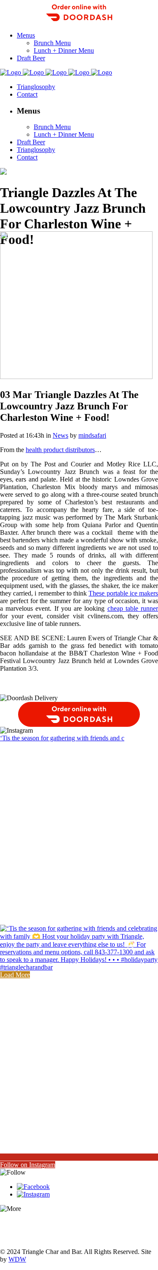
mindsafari (92, 435)
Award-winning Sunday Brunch (43, 1223)
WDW (17, 1259)
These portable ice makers (123, 593)
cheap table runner (132, 608)
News (60, 435)
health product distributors (60, 449)
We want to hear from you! (36, 1237)
